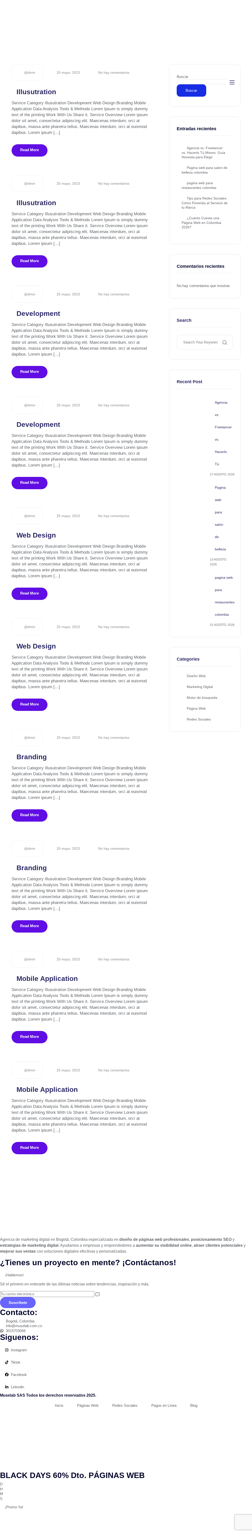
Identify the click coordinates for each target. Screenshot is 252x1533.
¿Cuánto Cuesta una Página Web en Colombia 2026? (201, 222)
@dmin (29, 72)
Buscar (182, 76)
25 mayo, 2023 (68, 72)
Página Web (196, 708)
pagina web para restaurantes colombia (199, 185)
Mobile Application (47, 978)
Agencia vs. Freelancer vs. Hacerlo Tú (223, 433)
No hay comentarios (113, 72)
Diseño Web (196, 676)
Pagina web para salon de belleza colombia (204, 170)
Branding (31, 757)
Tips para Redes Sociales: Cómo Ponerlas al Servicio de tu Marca (205, 202)
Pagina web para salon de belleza (220, 518)
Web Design (36, 535)
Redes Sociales (199, 719)
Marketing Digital (200, 687)
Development (38, 313)
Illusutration (36, 92)
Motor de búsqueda (202, 698)
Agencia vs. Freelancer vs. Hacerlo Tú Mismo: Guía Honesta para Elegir (203, 152)
